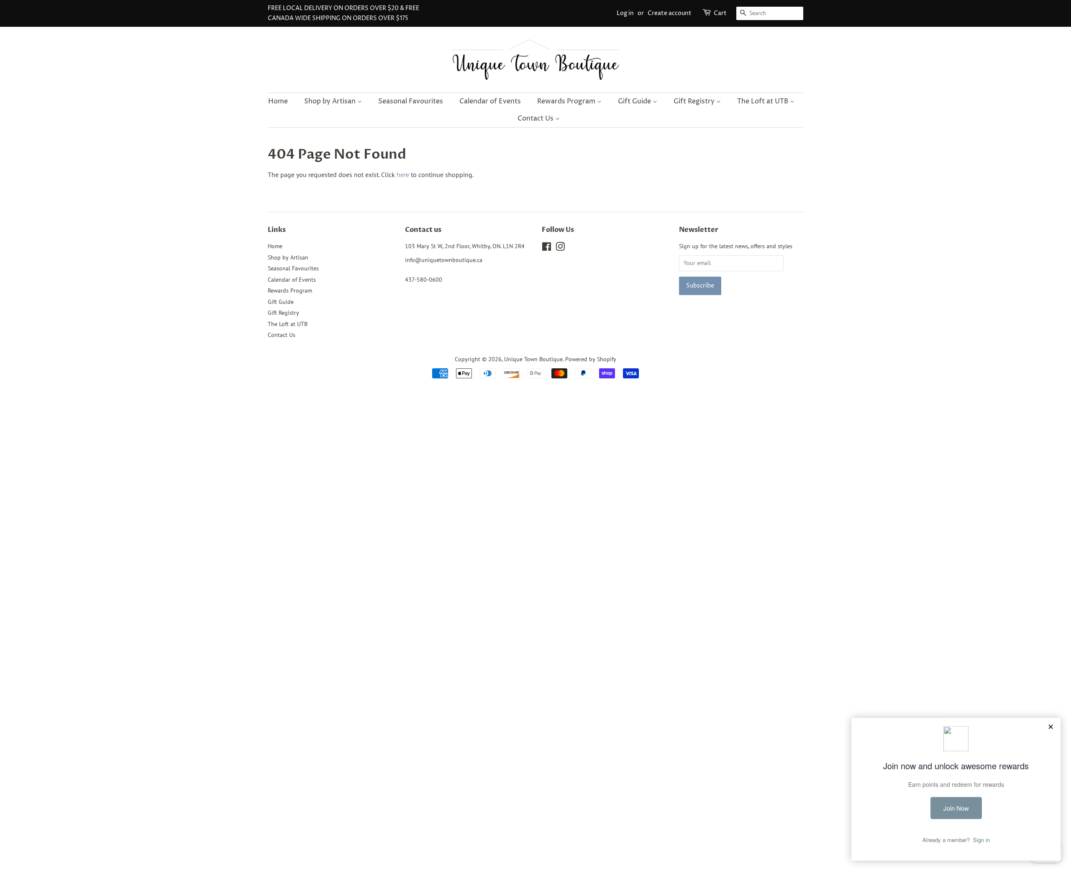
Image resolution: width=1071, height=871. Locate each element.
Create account (670, 13)
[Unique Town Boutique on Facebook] (546, 248)
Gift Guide (635, 101)
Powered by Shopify (590, 359)
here (403, 174)
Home (278, 101)
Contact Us (536, 118)
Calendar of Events (490, 101)
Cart (720, 13)
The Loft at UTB (763, 101)
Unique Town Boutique (533, 359)
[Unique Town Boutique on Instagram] (560, 248)
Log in (625, 13)
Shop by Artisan (330, 101)
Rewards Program (567, 101)
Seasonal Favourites (410, 101)
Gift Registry (695, 101)
